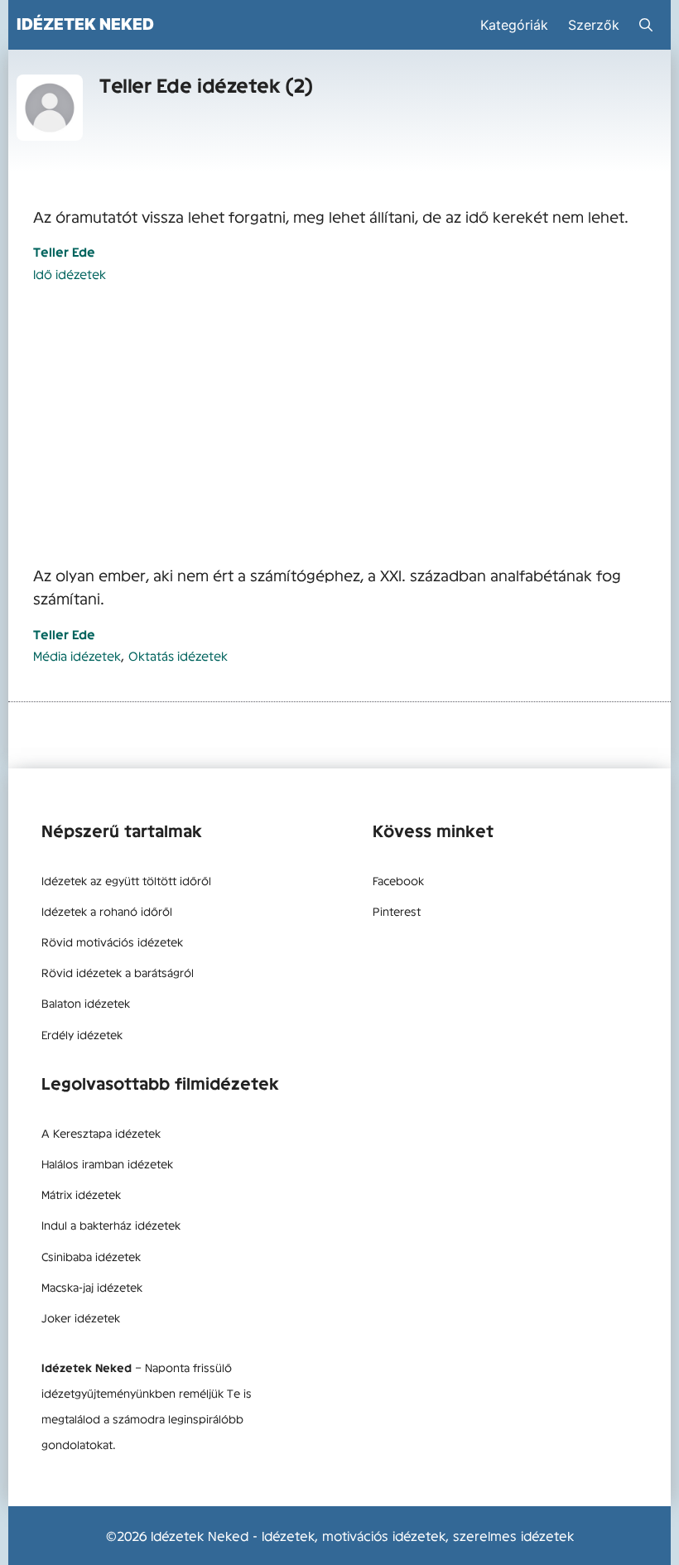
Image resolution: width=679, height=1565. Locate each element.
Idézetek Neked (85, 24)
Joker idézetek (80, 1317)
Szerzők (593, 25)
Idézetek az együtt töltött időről (126, 880)
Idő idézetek (69, 274)
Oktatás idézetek (178, 655)
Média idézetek (77, 655)
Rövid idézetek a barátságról (117, 972)
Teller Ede (64, 251)
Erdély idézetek (82, 1034)
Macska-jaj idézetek (91, 1286)
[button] (645, 24)
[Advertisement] (339, 425)
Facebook (398, 880)
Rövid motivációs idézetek (112, 941)
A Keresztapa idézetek (101, 1132)
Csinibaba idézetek (91, 1256)
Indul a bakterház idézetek (111, 1224)
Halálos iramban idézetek (107, 1163)
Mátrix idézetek (81, 1194)
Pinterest (397, 910)
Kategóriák (514, 25)
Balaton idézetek (85, 1002)
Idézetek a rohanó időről (106, 910)
